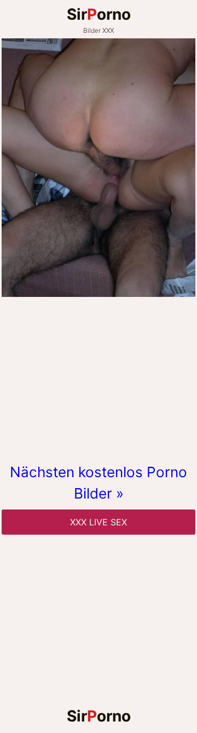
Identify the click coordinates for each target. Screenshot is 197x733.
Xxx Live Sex (98, 522)
